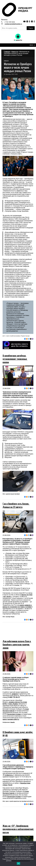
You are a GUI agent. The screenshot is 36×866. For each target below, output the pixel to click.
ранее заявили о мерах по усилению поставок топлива (17, 606)
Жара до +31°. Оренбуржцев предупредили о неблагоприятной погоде (18, 819)
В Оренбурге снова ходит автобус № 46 (18, 729)
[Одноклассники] (27, 339)
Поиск (30, 28)
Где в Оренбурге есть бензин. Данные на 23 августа (16, 505)
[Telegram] (29, 339)
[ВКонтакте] (25, 339)
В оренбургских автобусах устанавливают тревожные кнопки (15, 359)
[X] (30, 339)
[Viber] (32, 339)
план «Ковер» (13, 699)
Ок (18, 863)
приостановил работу (11, 714)
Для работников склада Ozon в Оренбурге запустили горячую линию (17, 640)
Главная (7, 52)
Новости (14, 52)
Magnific (12, 717)
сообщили (14, 397)
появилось (9, 770)
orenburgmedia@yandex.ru (13, 24)
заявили (15, 689)
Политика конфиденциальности (21, 860)
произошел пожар (14, 709)
